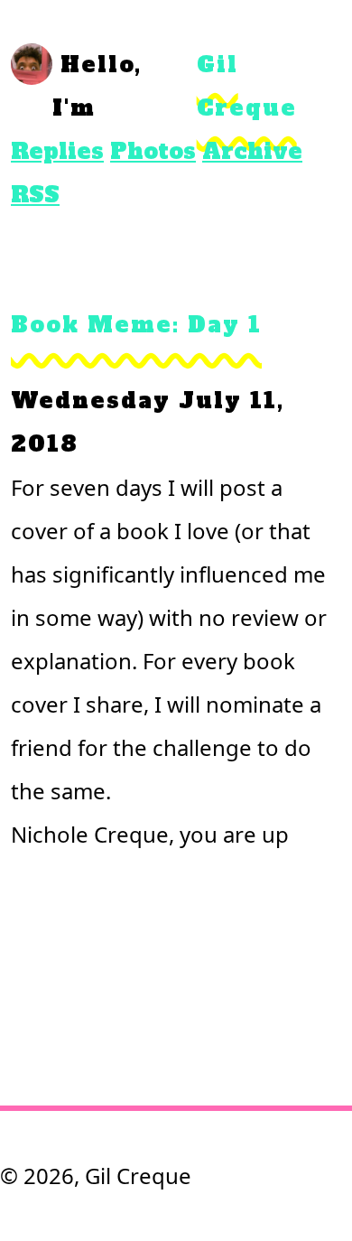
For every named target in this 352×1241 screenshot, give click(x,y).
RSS (35, 195)
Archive (252, 151)
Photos (153, 151)
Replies (57, 151)
